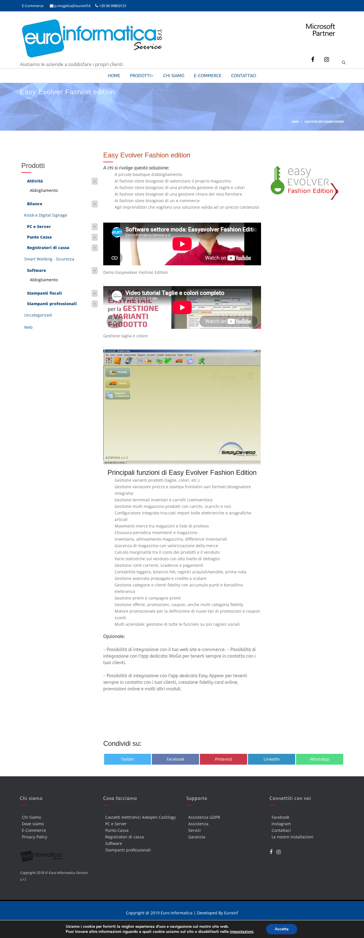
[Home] (57, 857)
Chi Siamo (173, 75)
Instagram (281, 823)
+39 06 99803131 (112, 5)
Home (114, 75)
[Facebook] (312, 59)
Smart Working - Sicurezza (49, 259)
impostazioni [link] (241, 931)
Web (28, 327)
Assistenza (198, 823)
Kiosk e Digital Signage (45, 215)
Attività (35, 181)
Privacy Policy (34, 837)
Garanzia (196, 837)
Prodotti (140, 75)
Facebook (280, 817)
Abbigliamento (44, 190)
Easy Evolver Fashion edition (146, 155)
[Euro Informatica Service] (91, 57)
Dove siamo (33, 823)
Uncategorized (38, 315)
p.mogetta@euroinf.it (72, 5)
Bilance (34, 203)
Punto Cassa (39, 237)
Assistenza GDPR (204, 817)
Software (36, 270)
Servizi (194, 830)
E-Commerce (33, 5)
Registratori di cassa (48, 247)
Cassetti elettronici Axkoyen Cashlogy (140, 817)
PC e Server (39, 226)
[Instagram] (326, 59)
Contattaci (243, 75)
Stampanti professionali (52, 303)
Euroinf (231, 913)
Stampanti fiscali (44, 293)
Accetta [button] (282, 929)
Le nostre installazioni (292, 837)
